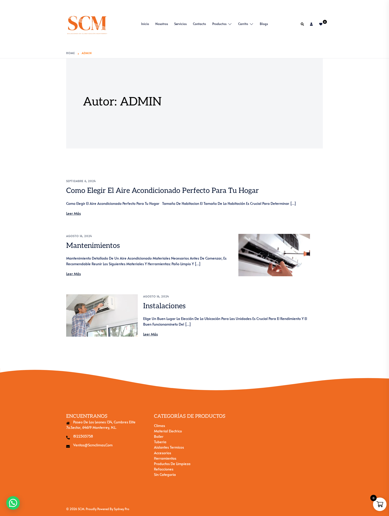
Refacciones (163, 468)
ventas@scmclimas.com (93, 444)
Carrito (243, 24)
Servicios (180, 24)
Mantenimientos (93, 245)
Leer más (73, 213)
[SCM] (87, 23)
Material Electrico (168, 430)
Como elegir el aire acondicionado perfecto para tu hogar (162, 190)
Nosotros (161, 24)
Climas (159, 425)
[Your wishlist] (321, 24)
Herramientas (165, 458)
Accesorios (162, 452)
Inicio (145, 24)
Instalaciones (164, 306)
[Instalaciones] (102, 315)
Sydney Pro (121, 509)
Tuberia (160, 441)
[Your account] (312, 24)
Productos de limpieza (172, 463)
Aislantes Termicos (169, 447)
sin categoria (165, 474)
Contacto (199, 24)
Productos (219, 24)
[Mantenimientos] (274, 255)
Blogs (264, 24)
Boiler (158, 436)
